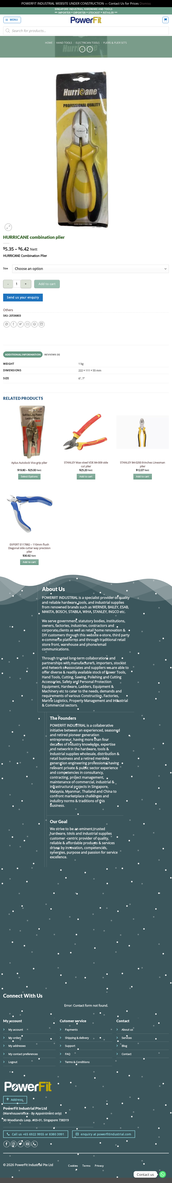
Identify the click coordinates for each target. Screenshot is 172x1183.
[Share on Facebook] (13, 324)
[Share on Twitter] (20, 324)
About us (127, 1029)
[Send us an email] (27, 1144)
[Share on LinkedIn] (41, 324)
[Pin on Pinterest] (34, 324)
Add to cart (47, 284)
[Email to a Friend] (27, 324)
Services (127, 1038)
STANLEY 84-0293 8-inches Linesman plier (142, 464)
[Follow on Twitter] (20, 1144)
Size (5, 268)
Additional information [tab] (23, 354)
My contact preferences (23, 1054)
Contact (127, 1054)
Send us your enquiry (23, 297)
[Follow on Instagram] (13, 1144)
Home (49, 42)
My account (15, 1029)
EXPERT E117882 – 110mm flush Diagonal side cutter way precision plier (29, 548)
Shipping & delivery (77, 1038)
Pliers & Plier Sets (115, 42)
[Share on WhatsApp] (6, 324)
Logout (12, 1062)
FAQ (67, 1054)
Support (70, 1046)
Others (8, 310)
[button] (12, 20)
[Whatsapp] (162, 1174)
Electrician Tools (88, 42)
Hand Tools (64, 42)
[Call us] (34, 1144)
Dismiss (145, 3)
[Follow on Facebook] (6, 1144)
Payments (71, 1029)
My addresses (17, 1046)
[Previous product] (90, 49)
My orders (14, 1038)
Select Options (29, 476)
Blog (124, 1046)
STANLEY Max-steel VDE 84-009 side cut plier (86, 464)
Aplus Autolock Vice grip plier (29, 463)
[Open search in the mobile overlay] (86, 30)
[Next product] (82, 49)
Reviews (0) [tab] (52, 354)
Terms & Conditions (77, 1062)
